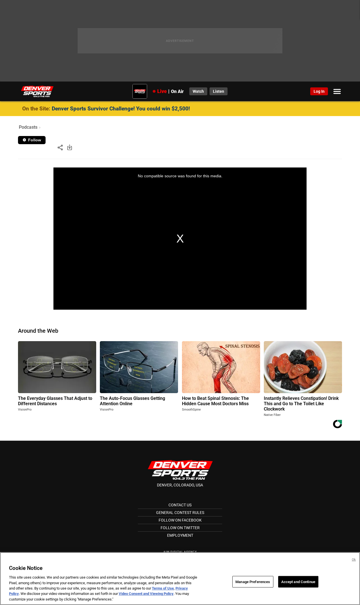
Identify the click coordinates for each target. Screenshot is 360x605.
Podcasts (28, 127)
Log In (319, 91)
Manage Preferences (252, 581)
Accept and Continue (298, 581)
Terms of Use (163, 588)
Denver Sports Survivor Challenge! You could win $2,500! (121, 108)
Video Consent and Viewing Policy (146, 594)
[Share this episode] (60, 147)
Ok (354, 559)
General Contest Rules (180, 512)
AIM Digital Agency (180, 551)
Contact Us (180, 505)
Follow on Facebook (180, 520)
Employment (180, 535)
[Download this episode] (69, 147)
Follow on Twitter (180, 527)
